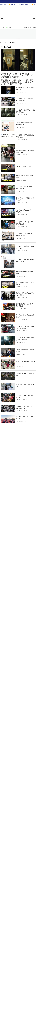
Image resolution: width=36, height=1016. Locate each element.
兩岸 (29, 27)
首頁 (2, 27)
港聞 (25, 27)
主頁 (1, 42)
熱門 (20, 27)
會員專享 (10, 27)
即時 (16, 27)
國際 (34, 27)
